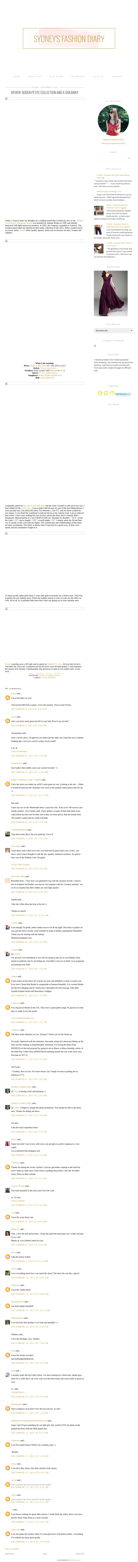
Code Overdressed (19, 751)
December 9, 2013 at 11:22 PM (29, 1261)
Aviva (13, 1464)
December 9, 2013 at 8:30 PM (29, 1245)
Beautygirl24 (16, 1404)
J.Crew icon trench (48, 368)
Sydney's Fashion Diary (69, 38)
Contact (117, 76)
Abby (13, 693)
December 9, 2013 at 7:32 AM (29, 838)
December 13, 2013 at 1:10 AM (30, 1456)
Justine (14, 976)
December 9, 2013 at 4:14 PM (29, 1221)
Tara (13, 1351)
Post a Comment (12, 1549)
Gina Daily (16, 846)
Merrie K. (15, 1229)
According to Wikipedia (15, 223)
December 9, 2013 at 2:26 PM (29, 1155)
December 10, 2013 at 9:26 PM (29, 1397)
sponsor (52, 678)
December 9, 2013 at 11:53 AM (30, 915)
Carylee (14, 923)
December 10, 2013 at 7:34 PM (29, 1343)
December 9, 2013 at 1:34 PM (29, 942)
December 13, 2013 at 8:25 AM (30, 1502)
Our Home (56, 76)
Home (17, 76)
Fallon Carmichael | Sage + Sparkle (26, 780)
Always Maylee (18, 1186)
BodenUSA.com (54, 664)
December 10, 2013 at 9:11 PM (29, 1363)
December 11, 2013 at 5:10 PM (29, 1413)
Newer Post (9, 1553)
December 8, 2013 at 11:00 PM (29, 772)
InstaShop (78, 76)
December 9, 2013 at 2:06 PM (29, 1115)
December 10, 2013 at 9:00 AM (30, 1278)
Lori (13, 1213)
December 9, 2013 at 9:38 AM (29, 892)
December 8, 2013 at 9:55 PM (29, 756)
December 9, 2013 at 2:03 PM (29, 1095)
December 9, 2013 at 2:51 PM (29, 1178)
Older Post (79, 1553)
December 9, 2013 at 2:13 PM (29, 1132)
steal (62, 370)
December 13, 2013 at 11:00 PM (30, 1542)
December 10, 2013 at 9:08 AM (30, 1294)
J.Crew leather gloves (48, 373)
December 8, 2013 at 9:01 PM (29, 709)
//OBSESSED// (17, 1392)
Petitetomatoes (17, 1318)
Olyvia (14, 1269)
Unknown (15, 1003)
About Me (35, 76)
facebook (40, 673)
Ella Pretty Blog (18, 876)
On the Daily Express (20, 864)
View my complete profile (113, 143)
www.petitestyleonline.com (22, 1018)
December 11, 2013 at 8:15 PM (29, 1433)
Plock (13, 1252)
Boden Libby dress (38, 365)
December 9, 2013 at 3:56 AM (29, 822)
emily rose (15, 1529)
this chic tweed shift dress (34, 506)
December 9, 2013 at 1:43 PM (29, 969)
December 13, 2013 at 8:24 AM (30, 1472)
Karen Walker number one (50, 375)
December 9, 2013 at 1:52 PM (29, 995)
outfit (44, 678)
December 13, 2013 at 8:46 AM (30, 1522)
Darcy (13, 1139)
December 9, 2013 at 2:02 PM (29, 1079)
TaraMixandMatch (19, 830)
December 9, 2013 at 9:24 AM (29, 869)
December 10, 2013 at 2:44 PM (29, 1327)
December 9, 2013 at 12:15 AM (30, 795)
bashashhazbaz (17, 1301)
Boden (80, 220)
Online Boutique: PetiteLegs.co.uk (109, 191)
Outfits (98, 76)
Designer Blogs (75, 1560)
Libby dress (26, 508)
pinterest (57, 673)
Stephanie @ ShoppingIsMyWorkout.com (29, 1421)
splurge (54, 370)
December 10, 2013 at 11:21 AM (30, 1310)
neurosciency (16, 763)
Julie (13, 1371)
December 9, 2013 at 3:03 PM (29, 1205)
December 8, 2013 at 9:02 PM (29, 725)
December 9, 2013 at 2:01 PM (29, 1059)
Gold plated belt (47, 378)
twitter (48, 673)
